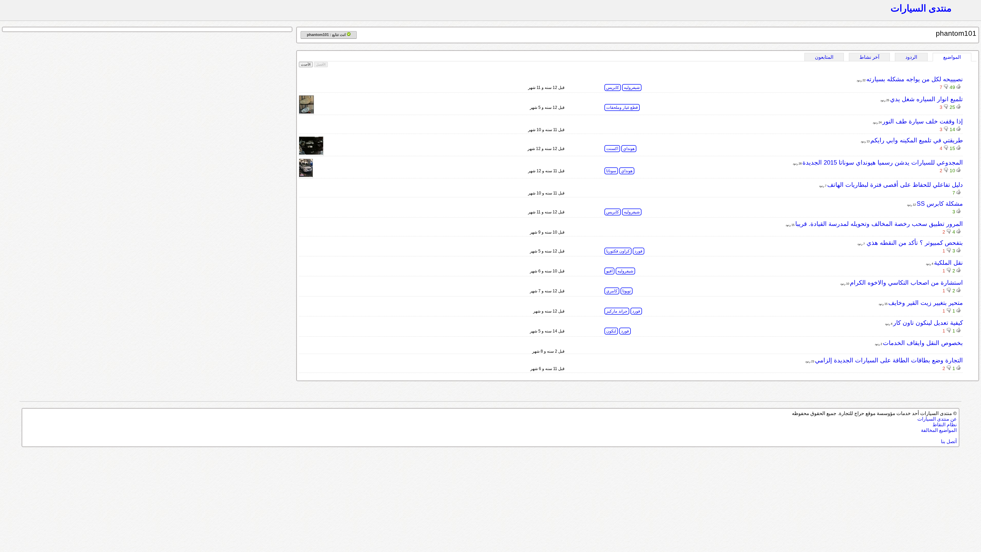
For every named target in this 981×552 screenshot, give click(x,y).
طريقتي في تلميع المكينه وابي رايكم (916, 140)
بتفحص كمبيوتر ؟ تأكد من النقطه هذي (914, 242)
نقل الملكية (948, 262)
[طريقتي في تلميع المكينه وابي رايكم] (311, 153)
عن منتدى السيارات (937, 419)
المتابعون (824, 57)
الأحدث (306, 64)
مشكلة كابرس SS (940, 203)
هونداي (629, 148)
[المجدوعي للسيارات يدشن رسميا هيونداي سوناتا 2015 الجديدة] (306, 175)
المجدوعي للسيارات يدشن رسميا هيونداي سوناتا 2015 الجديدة (882, 162)
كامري (611, 291)
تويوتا (626, 291)
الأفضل (321, 64)
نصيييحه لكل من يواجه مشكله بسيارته (914, 79)
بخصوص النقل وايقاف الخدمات (923, 342)
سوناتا (611, 171)
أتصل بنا (949, 441)
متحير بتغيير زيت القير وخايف (925, 302)
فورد (639, 251)
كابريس (612, 87)
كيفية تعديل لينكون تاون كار (928, 322)
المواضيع (952, 57)
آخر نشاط (869, 57)
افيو (609, 271)
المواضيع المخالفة (939, 430)
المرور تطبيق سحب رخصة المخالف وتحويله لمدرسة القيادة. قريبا (879, 223)
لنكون (611, 331)
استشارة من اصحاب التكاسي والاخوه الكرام (906, 282)
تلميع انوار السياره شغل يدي (926, 99)
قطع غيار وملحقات (622, 107)
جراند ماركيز (616, 311)
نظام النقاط (944, 424)
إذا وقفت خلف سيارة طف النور (922, 121)
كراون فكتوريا (618, 251)
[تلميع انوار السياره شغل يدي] (306, 112)
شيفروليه (632, 87)
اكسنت (612, 148)
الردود (911, 57)
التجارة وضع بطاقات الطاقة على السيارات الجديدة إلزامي (889, 360)
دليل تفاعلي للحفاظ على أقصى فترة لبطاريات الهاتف (895, 184)
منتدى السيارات (921, 8)
